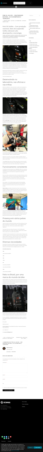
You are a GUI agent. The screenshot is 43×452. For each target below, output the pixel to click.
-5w (3, 262)
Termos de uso (3, 441)
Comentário (5, 362)
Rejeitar (30, 447)
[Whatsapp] (4, 438)
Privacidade (9, 441)
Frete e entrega (24, 401)
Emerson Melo (10, 347)
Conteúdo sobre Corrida (33, 44)
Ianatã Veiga (7, 120)
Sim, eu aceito (38, 447)
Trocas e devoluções (25, 404)
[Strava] (6, 438)
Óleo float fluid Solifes (33, 33)
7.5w (3, 260)
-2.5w (3, 269)
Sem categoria (31, 53)
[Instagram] (8, 437)
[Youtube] (10, 437)
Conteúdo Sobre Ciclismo (33, 42)
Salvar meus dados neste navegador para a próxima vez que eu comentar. (15, 387)
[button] (16, 7)
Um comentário (18, 20)
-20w (3, 251)
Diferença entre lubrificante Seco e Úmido (21, 338)
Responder (14, 351)
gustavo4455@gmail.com (8, 332)
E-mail (4, 379)
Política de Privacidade (15, 450)
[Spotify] (2, 437)
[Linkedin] (8, 438)
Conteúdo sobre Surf (32, 50)
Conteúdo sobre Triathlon (33, 51)
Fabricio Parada (5, 188)
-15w (3, 255)
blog (30, 40)
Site (3, 383)
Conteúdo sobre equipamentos (34, 45)
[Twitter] (6, 437)
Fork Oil (17, 169)
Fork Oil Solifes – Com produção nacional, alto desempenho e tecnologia (13, 17)
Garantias (23, 406)
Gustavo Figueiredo (6, 326)
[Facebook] (4, 437)
